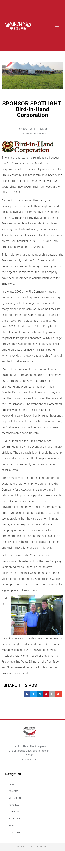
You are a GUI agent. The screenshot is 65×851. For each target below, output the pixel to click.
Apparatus (14, 804)
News (12, 825)
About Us (13, 791)
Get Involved (15, 798)
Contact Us (14, 832)
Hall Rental (14, 818)
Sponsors (41, 133)
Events (12, 811)
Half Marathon (28, 133)
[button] (57, 25)
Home (12, 784)
